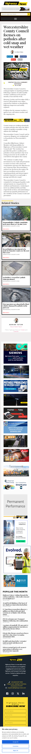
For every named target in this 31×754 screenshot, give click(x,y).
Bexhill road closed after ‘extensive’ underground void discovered (15, 642)
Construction (12, 82)
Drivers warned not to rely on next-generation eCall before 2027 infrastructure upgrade (15, 649)
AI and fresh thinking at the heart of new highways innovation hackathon (15, 604)
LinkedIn (16, 331)
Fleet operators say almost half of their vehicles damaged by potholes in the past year (16, 306)
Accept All (15, 742)
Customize (15, 746)
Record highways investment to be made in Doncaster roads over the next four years (16, 251)
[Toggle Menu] (15, 19)
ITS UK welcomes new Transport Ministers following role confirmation (15, 620)
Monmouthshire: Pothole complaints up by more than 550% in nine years (15, 223)
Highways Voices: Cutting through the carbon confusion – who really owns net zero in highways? (16, 597)
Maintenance (17, 83)
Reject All (15, 750)
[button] (10, 56)
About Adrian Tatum (16, 327)
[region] (15, 740)
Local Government (22, 82)
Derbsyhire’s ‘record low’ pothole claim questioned (14, 278)
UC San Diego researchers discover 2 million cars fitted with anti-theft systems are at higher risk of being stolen (15, 611)
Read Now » (6, 229)
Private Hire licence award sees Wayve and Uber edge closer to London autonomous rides (15, 635)
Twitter (23, 330)
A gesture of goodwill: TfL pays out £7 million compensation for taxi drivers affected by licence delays (15, 627)
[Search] (28, 14)
